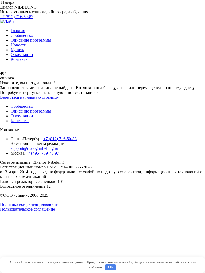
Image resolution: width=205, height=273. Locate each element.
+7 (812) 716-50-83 (16, 16)
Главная (18, 30)
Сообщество (22, 35)
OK (110, 267)
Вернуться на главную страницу (29, 97)
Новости (18, 45)
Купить (17, 49)
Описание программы (31, 40)
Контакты (20, 59)
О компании (22, 54)
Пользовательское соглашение (27, 209)
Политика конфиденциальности (29, 204)
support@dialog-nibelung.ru (34, 148)
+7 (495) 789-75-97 (42, 153)
